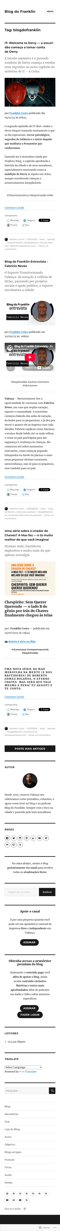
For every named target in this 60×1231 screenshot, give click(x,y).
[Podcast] (7, 1200)
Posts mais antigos (30, 749)
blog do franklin (15, 242)
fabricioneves (25, 515)
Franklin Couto (18, 113)
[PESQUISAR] (52, 1090)
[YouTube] (39, 838)
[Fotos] (13, 1200)
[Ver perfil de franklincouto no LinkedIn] (33, 838)
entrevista (21, 512)
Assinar (47, 891)
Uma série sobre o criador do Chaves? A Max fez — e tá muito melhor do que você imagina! (29, 535)
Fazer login (29, 1014)
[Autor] (33, 1193)
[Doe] (20, 1193)
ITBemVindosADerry (20, 246)
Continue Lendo (14, 207)
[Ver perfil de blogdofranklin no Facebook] (7, 838)
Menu (50, 11)
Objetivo (10, 1144)
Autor (8, 1136)
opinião (51, 239)
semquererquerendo (15, 735)
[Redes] (26, 1200)
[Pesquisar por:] (27, 1090)
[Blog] (7, 1193)
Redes (8, 1182)
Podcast (10, 1159)
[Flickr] (7, 844)
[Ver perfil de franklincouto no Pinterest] (26, 838)
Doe (7, 1121)
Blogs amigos (13, 1152)
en (6, 515)
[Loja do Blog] (26, 1193)
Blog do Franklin (20, 11)
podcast (31, 512)
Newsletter (11, 1114)
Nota (42, 239)
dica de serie (46, 242)
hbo (7, 246)
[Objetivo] (39, 1193)
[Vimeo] (46, 838)
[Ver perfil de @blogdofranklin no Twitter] (13, 838)
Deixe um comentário (39, 735)
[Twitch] (13, 844)
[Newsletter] (13, 1193)
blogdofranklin (31, 242)
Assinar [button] (29, 942)
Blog (7, 1106)
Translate (31, 1071)
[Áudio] (20, 1200)
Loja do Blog (12, 1129)
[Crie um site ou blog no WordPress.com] (25, 1209)
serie (33, 246)
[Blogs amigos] (46, 1193)
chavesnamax (30, 731)
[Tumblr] (20, 844)
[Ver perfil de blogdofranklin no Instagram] (20, 838)
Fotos (8, 1167)
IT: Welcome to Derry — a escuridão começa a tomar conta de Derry (29, 47)
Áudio (8, 1175)
